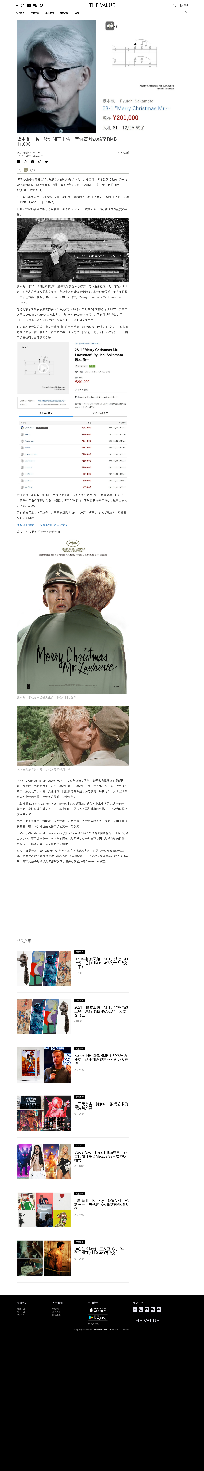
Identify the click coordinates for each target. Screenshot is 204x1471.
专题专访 (35, 12)
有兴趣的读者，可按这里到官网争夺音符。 (44, 525)
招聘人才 (56, 1311)
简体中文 (21, 1311)
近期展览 (64, 12)
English (20, 1314)
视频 (77, 12)
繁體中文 (21, 1308)
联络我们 (56, 1308)
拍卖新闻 (49, 12)
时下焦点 (20, 12)
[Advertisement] (73, 897)
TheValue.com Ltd (102, 1329)
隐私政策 (56, 1314)
